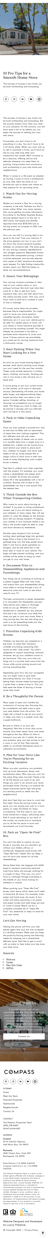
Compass (38, 1176)
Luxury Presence (16, 1224)
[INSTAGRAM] (14, 99)
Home (6, 1092)
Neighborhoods (10, 1107)
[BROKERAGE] (39, 99)
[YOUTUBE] (31, 99)
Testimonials (9, 1103)
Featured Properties (12, 1100)
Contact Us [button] (24, 1036)
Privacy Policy (31, 1230)
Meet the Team (10, 1096)
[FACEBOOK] (6, 99)
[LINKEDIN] (22, 99)
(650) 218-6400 (10, 1125)
